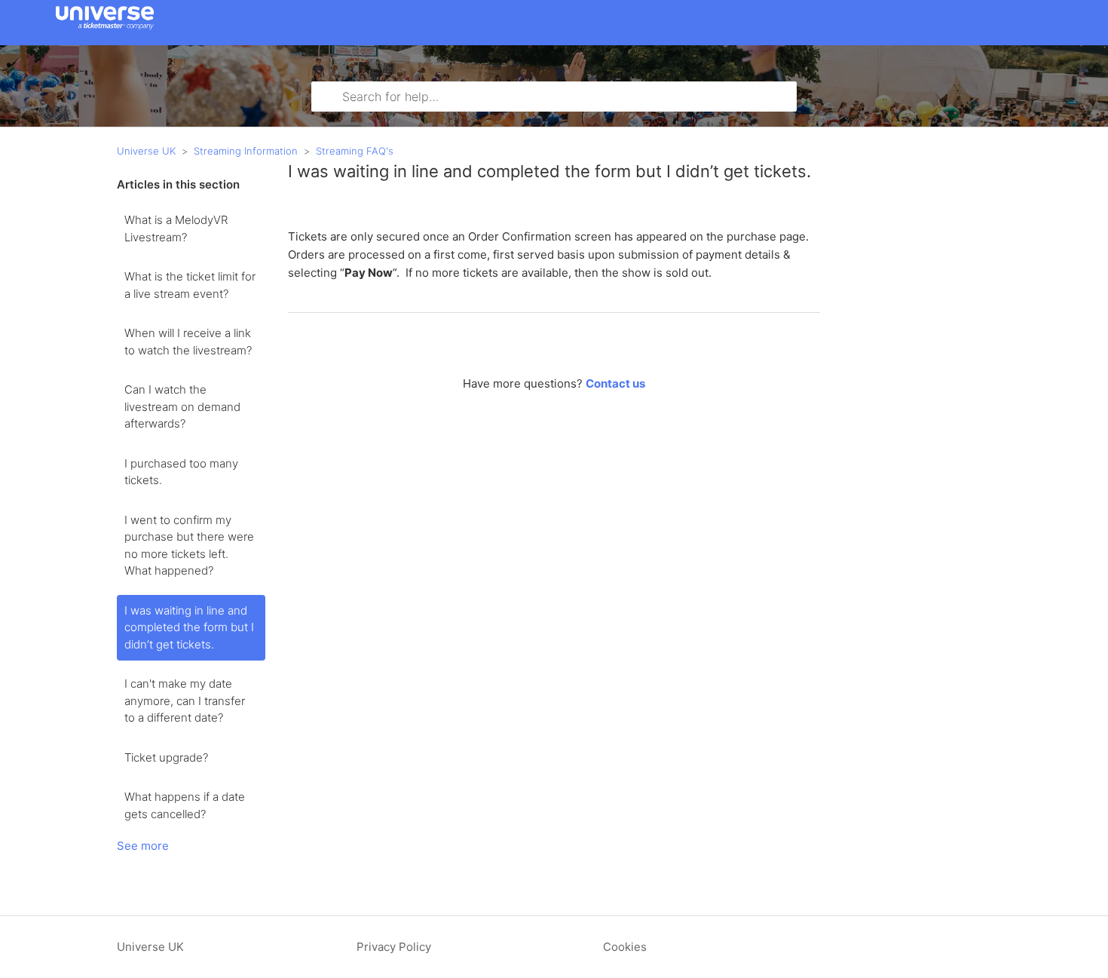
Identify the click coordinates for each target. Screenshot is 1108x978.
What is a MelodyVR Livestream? (176, 228)
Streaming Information (246, 151)
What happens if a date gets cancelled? (184, 805)
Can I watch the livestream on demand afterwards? (182, 406)
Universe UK (146, 151)
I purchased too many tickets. (181, 472)
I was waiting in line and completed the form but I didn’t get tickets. (189, 627)
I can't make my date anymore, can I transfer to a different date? (184, 700)
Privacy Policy (394, 947)
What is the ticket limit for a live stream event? (190, 285)
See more (143, 846)
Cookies (625, 947)
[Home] (105, 30)
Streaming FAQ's (354, 151)
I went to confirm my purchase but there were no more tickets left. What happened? (189, 545)
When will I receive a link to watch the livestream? (188, 341)
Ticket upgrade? (166, 757)
